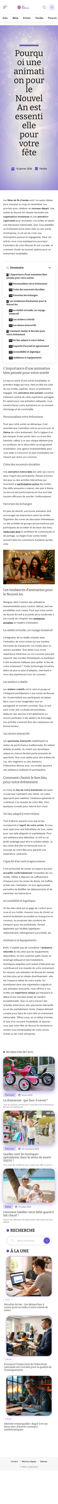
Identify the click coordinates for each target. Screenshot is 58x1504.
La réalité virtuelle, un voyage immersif (27, 312)
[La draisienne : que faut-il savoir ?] (29, 1074)
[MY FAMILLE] (23, 7)
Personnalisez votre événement (30, 283)
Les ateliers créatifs (23, 319)
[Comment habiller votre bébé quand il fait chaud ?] (29, 1186)
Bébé (8, 1207)
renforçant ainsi (11, 531)
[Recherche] (44, 7)
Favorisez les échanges (25, 295)
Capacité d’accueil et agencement (31, 346)
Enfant (8, 1359)
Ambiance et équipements (27, 357)
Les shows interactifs (24, 325)
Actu (7, 1300)
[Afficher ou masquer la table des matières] (38, 268)
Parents (9, 1095)
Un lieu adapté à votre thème (28, 340)
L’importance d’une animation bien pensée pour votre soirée (26, 276)
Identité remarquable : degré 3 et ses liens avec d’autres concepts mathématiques (26, 1426)
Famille (43, 168)
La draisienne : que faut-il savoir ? (25, 1100)
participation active (28, 484)
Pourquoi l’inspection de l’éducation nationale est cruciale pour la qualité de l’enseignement (28, 1367)
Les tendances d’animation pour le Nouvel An (26, 303)
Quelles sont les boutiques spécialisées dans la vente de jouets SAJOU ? (27, 1157)
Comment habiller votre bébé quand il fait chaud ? (28, 1213)
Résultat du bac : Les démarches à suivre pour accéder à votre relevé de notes (26, 1307)
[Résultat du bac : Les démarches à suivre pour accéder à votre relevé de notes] (29, 1276)
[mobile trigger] (6, 7)
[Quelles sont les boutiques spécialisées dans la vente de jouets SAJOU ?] (29, 1128)
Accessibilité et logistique (26, 352)
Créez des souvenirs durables (29, 289)
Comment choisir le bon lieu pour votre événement (25, 333)
